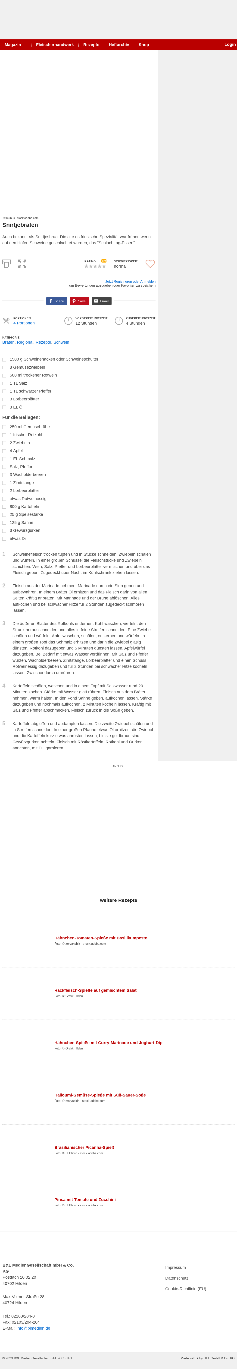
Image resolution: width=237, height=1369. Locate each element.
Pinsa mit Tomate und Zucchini (85, 1199)
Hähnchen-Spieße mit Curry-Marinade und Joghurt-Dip (108, 1042)
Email (104, 301)
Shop (144, 44)
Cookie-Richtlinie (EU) (185, 1289)
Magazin (13, 44)
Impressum (175, 1267)
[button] (22, 262)
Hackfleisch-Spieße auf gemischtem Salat (95, 990)
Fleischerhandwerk (55, 44)
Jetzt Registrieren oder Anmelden (130, 281)
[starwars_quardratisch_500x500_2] (60, 827)
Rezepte (91, 44)
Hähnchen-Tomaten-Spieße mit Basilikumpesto (100, 938)
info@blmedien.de (33, 1328)
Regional (25, 342)
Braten (8, 342)
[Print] (6, 262)
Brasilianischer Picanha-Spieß (84, 1147)
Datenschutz (176, 1278)
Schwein (61, 342)
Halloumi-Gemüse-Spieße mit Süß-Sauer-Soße (100, 1095)
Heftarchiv (119, 44)
